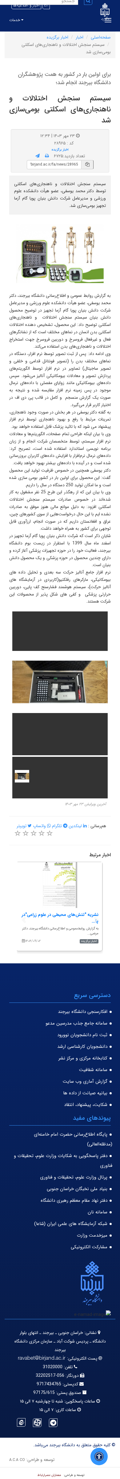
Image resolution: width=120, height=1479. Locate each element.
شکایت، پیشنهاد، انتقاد (85, 1104)
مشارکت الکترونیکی (89, 1247)
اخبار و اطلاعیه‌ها (26, 5)
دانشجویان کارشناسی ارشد (82, 1046)
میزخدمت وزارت (92, 1235)
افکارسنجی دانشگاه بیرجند (82, 1011)
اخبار (79, 37)
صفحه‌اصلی (101, 37)
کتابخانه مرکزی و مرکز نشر (82, 1058)
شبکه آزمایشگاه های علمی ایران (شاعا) (70, 1223)
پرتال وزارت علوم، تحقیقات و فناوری (73, 1177)
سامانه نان (97, 1212)
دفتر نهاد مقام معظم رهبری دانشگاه (74, 1200)
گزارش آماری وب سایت (85, 1081)
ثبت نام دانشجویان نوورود (82, 1035)
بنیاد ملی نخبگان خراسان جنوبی (77, 1189)
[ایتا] (21, 1422)
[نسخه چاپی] (47, 156)
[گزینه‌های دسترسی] (99, 1456)
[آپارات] (37, 1422)
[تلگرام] (53, 1422)
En (46, 5)
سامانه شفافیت (93, 1070)
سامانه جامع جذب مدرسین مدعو (76, 1023)
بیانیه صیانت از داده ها (85, 1093)
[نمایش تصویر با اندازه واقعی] (60, 253)
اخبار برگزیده (57, 37)
